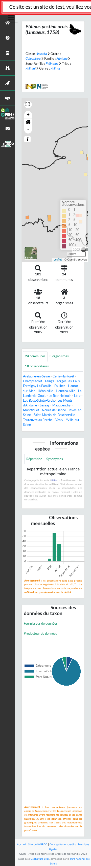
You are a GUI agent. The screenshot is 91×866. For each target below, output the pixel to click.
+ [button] (28, 114)
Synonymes (54, 459)
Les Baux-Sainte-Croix (39, 400)
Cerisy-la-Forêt (63, 376)
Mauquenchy (61, 405)
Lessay (45, 405)
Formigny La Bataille (37, 386)
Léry (77, 395)
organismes (59, 356)
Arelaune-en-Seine (36, 376)
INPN (54, 480)
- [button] (28, 129)
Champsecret (32, 381)
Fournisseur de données (41, 623)
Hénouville (45, 391)
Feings (49, 381)
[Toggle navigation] (11, 18)
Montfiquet (31, 410)
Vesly (59, 420)
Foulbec (59, 386)
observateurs (37, 366)
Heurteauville (65, 391)
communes (35, 356)
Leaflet (58, 259)
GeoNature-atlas (40, 859)
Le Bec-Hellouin (60, 395)
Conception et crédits (63, 844)
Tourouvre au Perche (38, 420)
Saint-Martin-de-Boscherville (54, 414)
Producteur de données (40, 633)
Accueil (21, 844)
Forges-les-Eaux (68, 381)
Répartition (34, 459)
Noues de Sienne (54, 410)
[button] (28, 122)
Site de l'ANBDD (37, 844)
